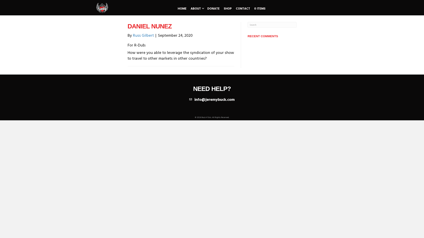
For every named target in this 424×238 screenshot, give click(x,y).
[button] (203, 8)
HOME (182, 8)
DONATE (213, 8)
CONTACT (243, 8)
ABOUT (196, 8)
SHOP (228, 8)
